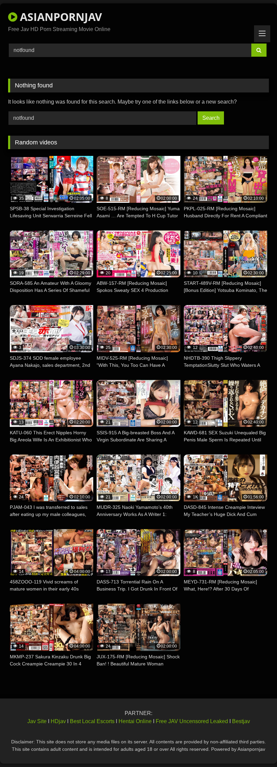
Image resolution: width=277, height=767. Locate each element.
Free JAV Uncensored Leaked (192, 721)
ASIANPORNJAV (59, 16)
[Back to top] (256, 747)
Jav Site (37, 721)
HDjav (58, 721)
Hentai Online (135, 721)
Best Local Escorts (92, 721)
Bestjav (241, 721)
